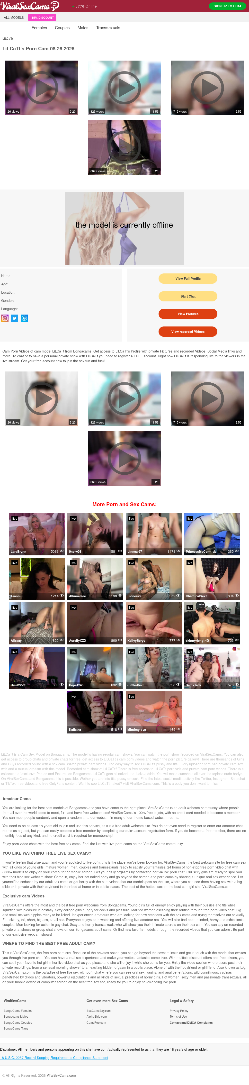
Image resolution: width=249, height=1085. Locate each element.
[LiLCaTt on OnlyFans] (25, 318)
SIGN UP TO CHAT (227, 6)
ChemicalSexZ (196, 596)
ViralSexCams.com (61, 1075)
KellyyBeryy (136, 640)
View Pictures (188, 313)
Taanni (16, 596)
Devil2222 (18, 685)
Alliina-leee (77, 596)
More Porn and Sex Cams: (124, 504)
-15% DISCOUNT (42, 17)
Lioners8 (134, 596)
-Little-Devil (135, 685)
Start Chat (188, 296)
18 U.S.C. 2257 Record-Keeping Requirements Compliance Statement (54, 1057)
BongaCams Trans (16, 1028)
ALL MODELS (14, 17)
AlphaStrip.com (97, 1016)
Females (39, 27)
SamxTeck (193, 685)
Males (83, 27)
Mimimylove (136, 729)
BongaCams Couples (18, 1022)
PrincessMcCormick (201, 551)
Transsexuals (108, 27)
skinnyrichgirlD (197, 640)
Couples (62, 27)
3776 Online (84, 6)
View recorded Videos (188, 331)
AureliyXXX (77, 640)
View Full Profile (188, 278)
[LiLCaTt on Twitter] (16, 318)
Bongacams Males (16, 1016)
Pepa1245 (76, 685)
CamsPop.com (96, 1022)
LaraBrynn (18, 551)
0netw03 (75, 551)
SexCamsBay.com (99, 1010)
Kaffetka (75, 729)
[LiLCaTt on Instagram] (6, 318)
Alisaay (16, 640)
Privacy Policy (179, 1010)
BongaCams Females (18, 1010)
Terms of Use (178, 1016)
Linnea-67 (134, 551)
